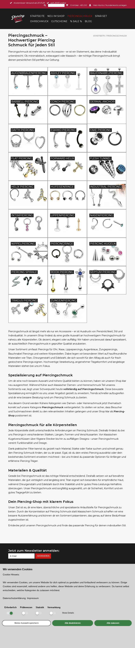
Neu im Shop (56, 16)
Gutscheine (59, 21)
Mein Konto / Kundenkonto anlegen (110, 5)
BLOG (88, 21)
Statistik (40, 607)
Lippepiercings (74, 349)
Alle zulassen (113, 623)
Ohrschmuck (39, 21)
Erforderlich (10, 607)
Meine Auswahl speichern (26, 623)
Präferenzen (26, 607)
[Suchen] (44, 5)
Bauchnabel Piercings (20, 353)
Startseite (37, 16)
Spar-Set (101, 16)
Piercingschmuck (79, 16)
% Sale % (76, 21)
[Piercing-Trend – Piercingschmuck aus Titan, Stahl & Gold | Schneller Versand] (18, 19)
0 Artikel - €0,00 (78, 5)
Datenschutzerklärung (14, 598)
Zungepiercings (108, 349)
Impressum (33, 598)
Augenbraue (91, 349)
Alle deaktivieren (73, 623)
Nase (62, 349)
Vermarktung (53, 607)
